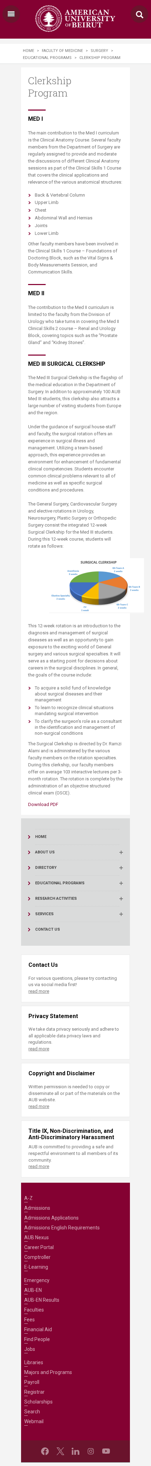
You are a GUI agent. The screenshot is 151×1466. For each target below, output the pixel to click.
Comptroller (37, 1257)
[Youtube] (106, 1451)
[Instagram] (91, 1451)
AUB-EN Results (41, 1300)
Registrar (34, 1392)
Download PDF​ (43, 804)
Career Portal (39, 1247)
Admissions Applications (51, 1218)
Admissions (37, 1208)
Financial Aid (38, 1329)
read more (38, 991)
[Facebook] (45, 1451)
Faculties (34, 1310)
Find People (37, 1339)
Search (32, 1411)
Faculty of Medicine (62, 50)
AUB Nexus (36, 1237)
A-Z (28, 1198)
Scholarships (38, 1402)
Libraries (33, 1362)
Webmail (34, 1421)
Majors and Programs (48, 1372)
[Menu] (11, 14)
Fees (29, 1319)
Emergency (37, 1280)
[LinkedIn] (75, 1451)
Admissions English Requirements (62, 1227)
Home (28, 50)
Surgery (99, 50)
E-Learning (36, 1267)
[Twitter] (60, 1451)
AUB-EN (33, 1290)
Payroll (31, 1382)
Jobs (29, 1349)
